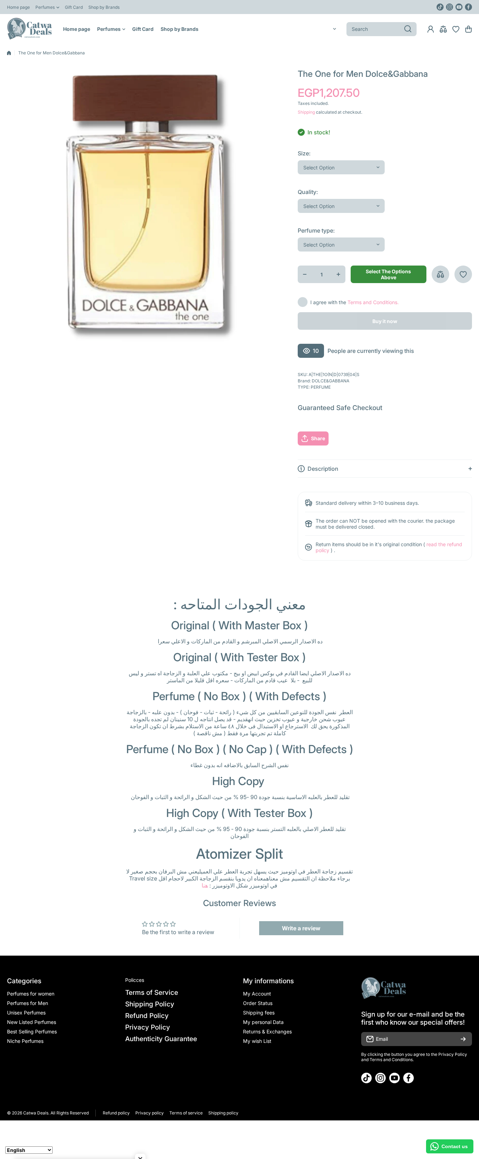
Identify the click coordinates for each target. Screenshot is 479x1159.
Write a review (301, 928)
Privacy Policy (452, 1054)
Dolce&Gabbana (330, 380)
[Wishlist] (455, 29)
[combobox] (381, 29)
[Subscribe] (463, 1039)
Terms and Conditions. (373, 302)
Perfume (321, 387)
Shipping (306, 112)
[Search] (408, 29)
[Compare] (443, 29)
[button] (468, 29)
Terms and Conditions (391, 1059)
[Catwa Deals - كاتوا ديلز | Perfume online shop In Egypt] (30, 29)
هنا (205, 885)
